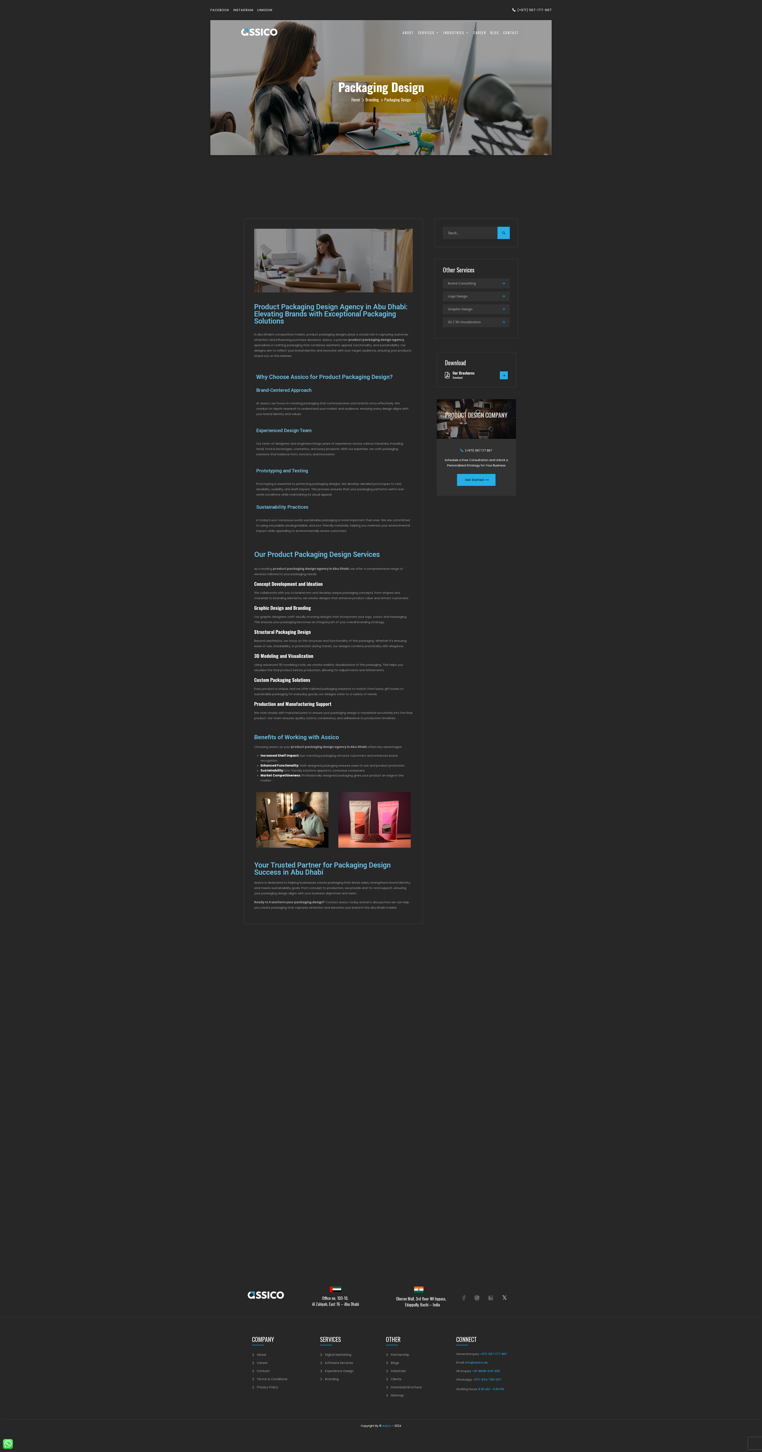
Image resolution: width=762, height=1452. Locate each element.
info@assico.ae (476, 1362)
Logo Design (458, 296)
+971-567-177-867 (493, 1354)
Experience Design (339, 1371)
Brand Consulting (462, 283)
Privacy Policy (267, 1387)
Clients (396, 1379)
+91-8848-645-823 (486, 1371)
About (408, 32)
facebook (219, 10)
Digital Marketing (338, 1354)
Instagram (243, 10)
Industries (453, 32)
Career (479, 32)
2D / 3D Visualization (464, 322)
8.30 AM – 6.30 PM (491, 1389)
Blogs (395, 1363)
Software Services (339, 1363)
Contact (511, 32)
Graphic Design (460, 309)
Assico (386, 1426)
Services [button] (426, 32)
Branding (372, 100)
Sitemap (397, 1395)
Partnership (400, 1354)
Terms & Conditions (272, 1379)
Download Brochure (406, 1387)
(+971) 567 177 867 (478, 450)
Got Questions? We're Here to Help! (294, 1024)
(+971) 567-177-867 (534, 10)
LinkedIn (264, 10)
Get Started (474, 480)
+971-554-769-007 (487, 1379)
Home (355, 100)
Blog (494, 32)
